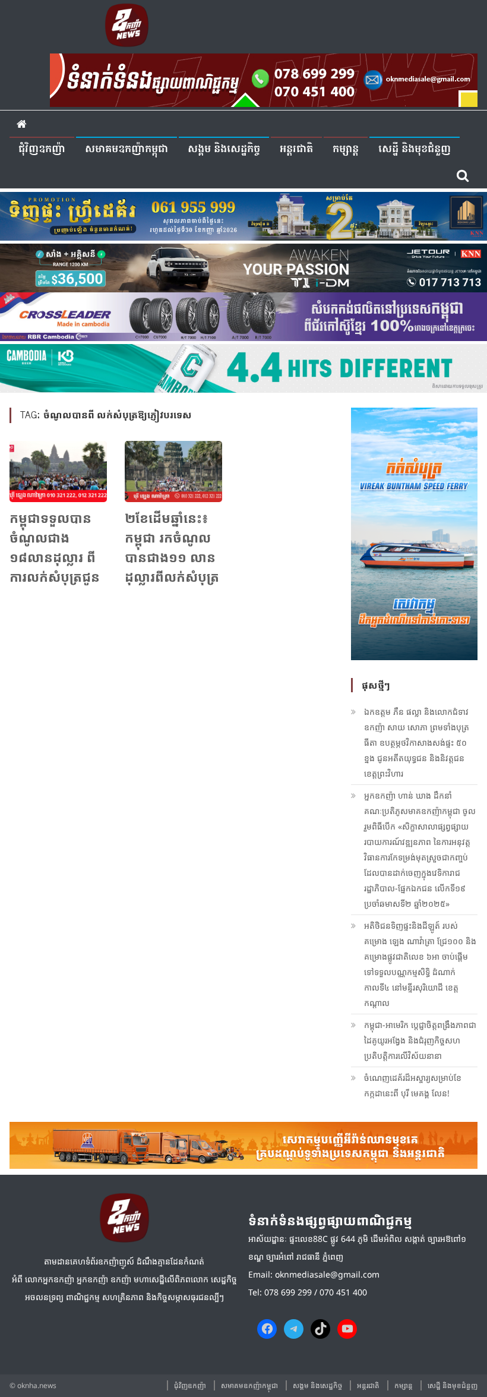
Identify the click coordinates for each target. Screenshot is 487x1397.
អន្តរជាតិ (296, 149)
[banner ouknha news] (263, 78)
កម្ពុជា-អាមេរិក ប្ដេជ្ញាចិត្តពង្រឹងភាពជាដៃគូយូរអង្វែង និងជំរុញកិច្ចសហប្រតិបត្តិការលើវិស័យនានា (420, 1040)
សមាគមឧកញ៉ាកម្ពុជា (126, 149)
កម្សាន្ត (346, 149)
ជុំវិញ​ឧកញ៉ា (41, 149)
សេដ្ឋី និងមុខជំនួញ (414, 149)
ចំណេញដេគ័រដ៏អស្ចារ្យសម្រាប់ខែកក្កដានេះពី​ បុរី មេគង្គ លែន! (412, 1085)
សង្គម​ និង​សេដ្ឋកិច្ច (224, 149)
